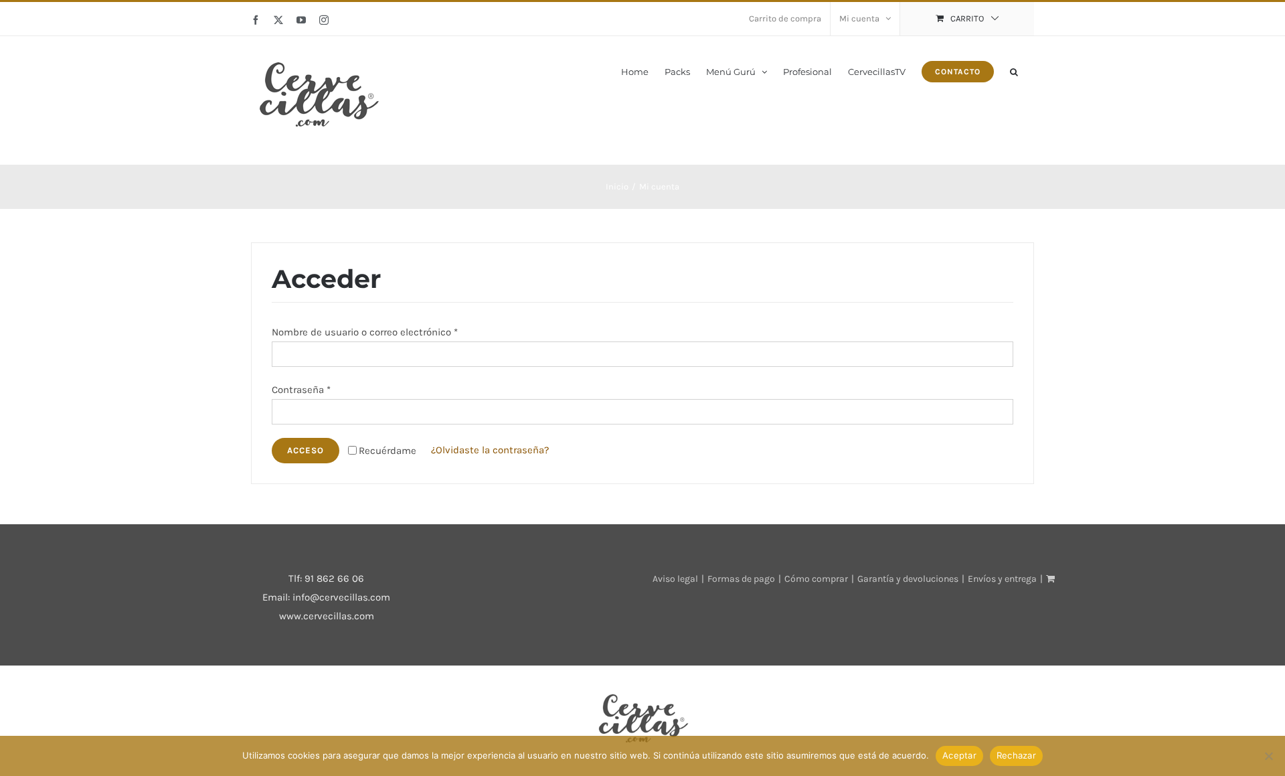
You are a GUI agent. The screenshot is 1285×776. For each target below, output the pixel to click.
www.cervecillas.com (326, 616)
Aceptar (959, 755)
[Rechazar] (1268, 756)
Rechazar (1016, 755)
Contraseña (301, 390)
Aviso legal (675, 579)
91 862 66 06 (334, 578)
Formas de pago (741, 579)
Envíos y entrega (1002, 579)
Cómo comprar (816, 579)
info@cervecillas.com (341, 597)
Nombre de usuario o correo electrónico (365, 332)
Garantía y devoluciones (907, 579)
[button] (1014, 70)
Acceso (305, 450)
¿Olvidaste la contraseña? (490, 450)
